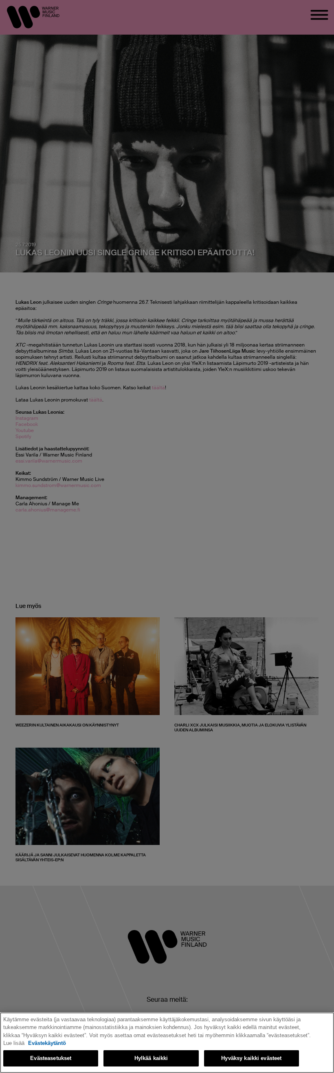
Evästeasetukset (50, 1058)
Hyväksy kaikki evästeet (251, 1058)
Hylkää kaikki (151, 1058)
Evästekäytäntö (47, 1043)
